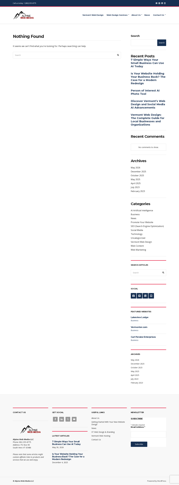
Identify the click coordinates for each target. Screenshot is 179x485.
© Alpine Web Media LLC (23, 481)
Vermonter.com (139, 327)
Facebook (156, 3)
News (147, 15)
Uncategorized (138, 238)
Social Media (137, 230)
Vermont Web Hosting (100, 436)
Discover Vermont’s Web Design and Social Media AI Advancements (148, 104)
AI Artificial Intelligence (142, 210)
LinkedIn (162, 3)
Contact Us (158, 15)
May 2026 (135, 167)
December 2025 (138, 171)
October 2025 (137, 175)
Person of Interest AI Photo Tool (145, 92)
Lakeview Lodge (139, 317)
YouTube (165, 3)
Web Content (137, 245)
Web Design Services (117, 15)
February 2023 (138, 191)
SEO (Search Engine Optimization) (147, 226)
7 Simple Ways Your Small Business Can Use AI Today (147, 63)
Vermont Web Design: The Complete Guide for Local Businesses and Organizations (147, 119)
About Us (136, 15)
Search (135, 35)
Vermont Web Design (92, 15)
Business (135, 214)
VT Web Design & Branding (103, 432)
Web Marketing (138, 249)
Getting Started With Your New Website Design (108, 423)
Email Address (138, 427)
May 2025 (135, 179)
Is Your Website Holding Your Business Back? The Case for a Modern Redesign (148, 78)
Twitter (159, 3)
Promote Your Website (142, 222)
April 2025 (136, 183)
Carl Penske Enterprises (143, 337)
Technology (136, 234)
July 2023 (135, 187)
